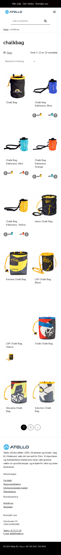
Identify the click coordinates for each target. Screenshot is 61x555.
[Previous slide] (34, 115)
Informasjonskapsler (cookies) (15, 488)
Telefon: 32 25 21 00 (12, 530)
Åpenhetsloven (9, 491)
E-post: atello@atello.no (13, 533)
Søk (45, 22)
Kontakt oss (8, 503)
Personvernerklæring (12, 484)
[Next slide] (55, 115)
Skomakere (8, 507)
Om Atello (7, 480)
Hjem (5, 29)
